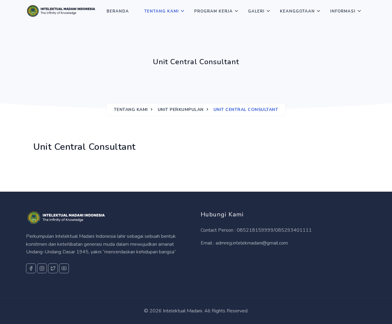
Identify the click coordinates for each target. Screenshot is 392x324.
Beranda (118, 11)
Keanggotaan (297, 11)
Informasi (343, 11)
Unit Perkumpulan (181, 109)
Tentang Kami (161, 11)
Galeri (256, 11)
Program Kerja (213, 11)
